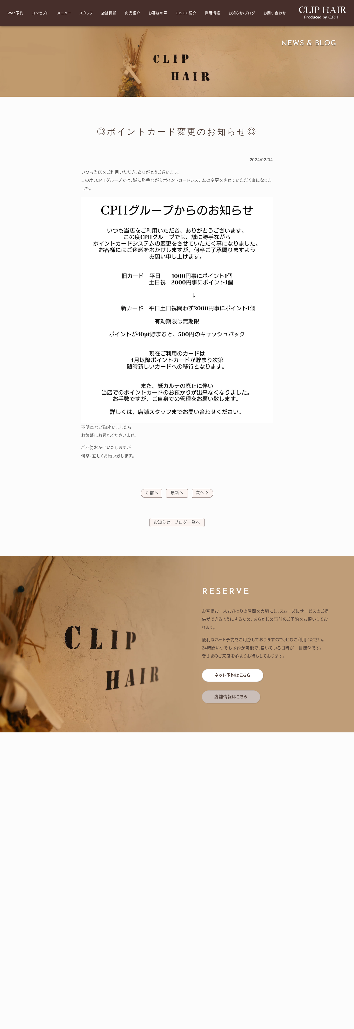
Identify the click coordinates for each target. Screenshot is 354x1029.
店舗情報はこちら (231, 697)
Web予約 (16, 13)
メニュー (64, 13)
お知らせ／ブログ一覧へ (177, 522)
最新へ (177, 493)
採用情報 (212, 13)
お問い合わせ (275, 13)
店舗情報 (109, 13)
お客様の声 (158, 13)
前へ (152, 493)
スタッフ (86, 13)
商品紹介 (132, 13)
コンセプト (40, 13)
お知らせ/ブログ (242, 13)
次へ (202, 493)
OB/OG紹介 (186, 13)
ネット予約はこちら (232, 675)
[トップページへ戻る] (322, 13)
